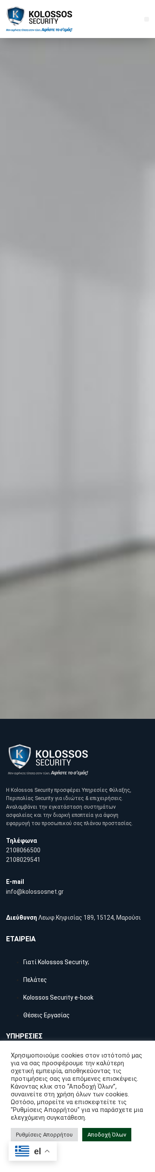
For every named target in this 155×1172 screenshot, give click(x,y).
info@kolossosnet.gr (35, 891)
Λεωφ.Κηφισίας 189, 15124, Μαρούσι (89, 917)
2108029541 (23, 859)
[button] (146, 19)
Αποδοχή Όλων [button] (106, 1134)
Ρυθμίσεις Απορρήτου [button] (44, 1134)
